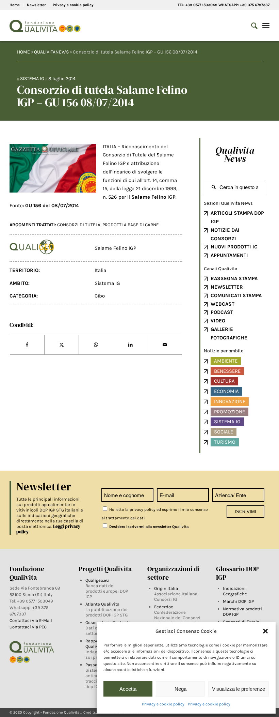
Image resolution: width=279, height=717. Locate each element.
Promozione (229, 412)
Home (15, 5)
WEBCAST (222, 304)
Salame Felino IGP (115, 248)
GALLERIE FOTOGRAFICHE (229, 333)
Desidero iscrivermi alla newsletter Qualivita (148, 526)
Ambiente (225, 361)
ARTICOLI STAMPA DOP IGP (237, 217)
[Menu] (265, 26)
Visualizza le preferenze (238, 689)
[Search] (251, 26)
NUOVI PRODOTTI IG (234, 247)
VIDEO (218, 321)
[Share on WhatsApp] (96, 344)
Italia (100, 270)
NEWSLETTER (227, 287)
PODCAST (222, 312)
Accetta (127, 689)
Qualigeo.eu (97, 580)
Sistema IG (32, 78)
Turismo (224, 442)
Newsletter (36, 5)
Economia (226, 391)
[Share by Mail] (165, 344)
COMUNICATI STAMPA (236, 295)
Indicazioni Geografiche (235, 591)
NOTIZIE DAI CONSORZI (225, 234)
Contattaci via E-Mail (31, 620)
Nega (180, 689)
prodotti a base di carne (130, 224)
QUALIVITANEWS (51, 52)
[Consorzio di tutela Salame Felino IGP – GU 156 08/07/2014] (53, 168)
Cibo (100, 296)
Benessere (227, 371)
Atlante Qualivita (102, 604)
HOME (23, 52)
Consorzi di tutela (78, 224)
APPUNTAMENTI (229, 255)
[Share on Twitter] (62, 344)
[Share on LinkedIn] (130, 344)
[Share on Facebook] (27, 344)
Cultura (224, 381)
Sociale (223, 432)
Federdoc (163, 606)
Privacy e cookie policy (163, 704)
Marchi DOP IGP (238, 601)
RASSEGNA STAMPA (234, 278)
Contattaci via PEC (28, 626)
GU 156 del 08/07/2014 (52, 205)
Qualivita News (235, 154)
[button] (265, 631)
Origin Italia (166, 588)
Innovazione (229, 401)
